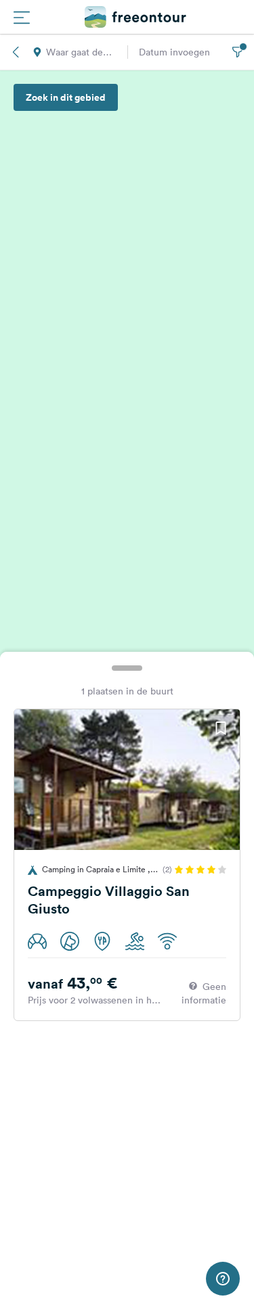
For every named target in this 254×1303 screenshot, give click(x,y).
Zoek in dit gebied (66, 97)
